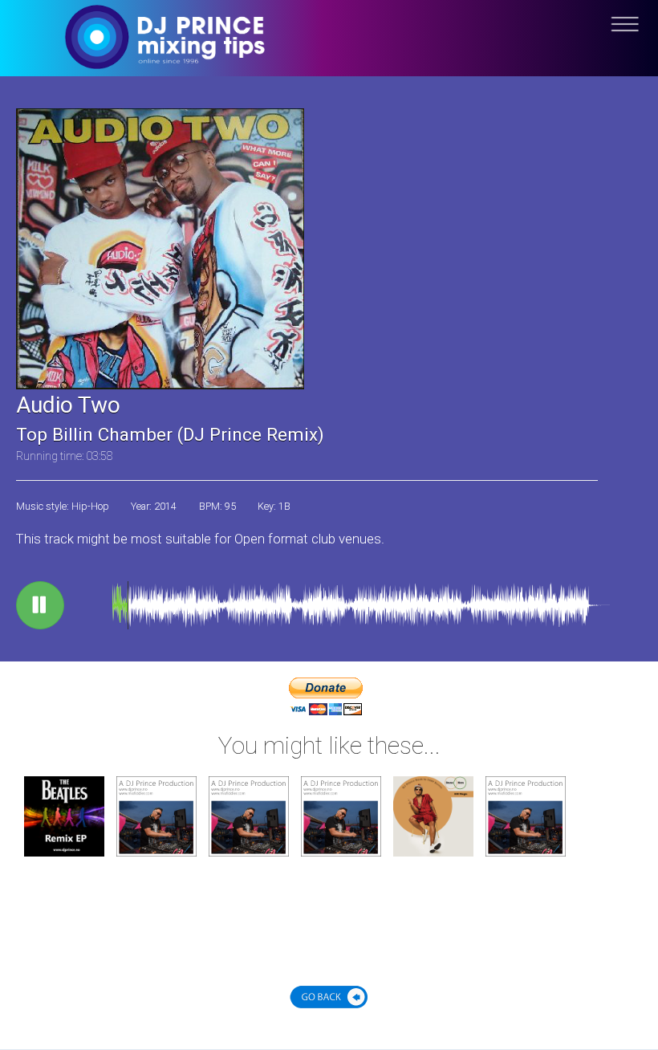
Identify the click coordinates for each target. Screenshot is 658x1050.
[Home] (329, 50)
